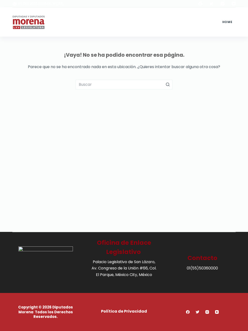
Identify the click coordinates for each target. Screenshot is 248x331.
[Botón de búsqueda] (167, 84)
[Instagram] (223, 4)
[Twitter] (211, 4)
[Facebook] (200, 4)
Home (227, 22)
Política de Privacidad (124, 311)
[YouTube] (234, 4)
